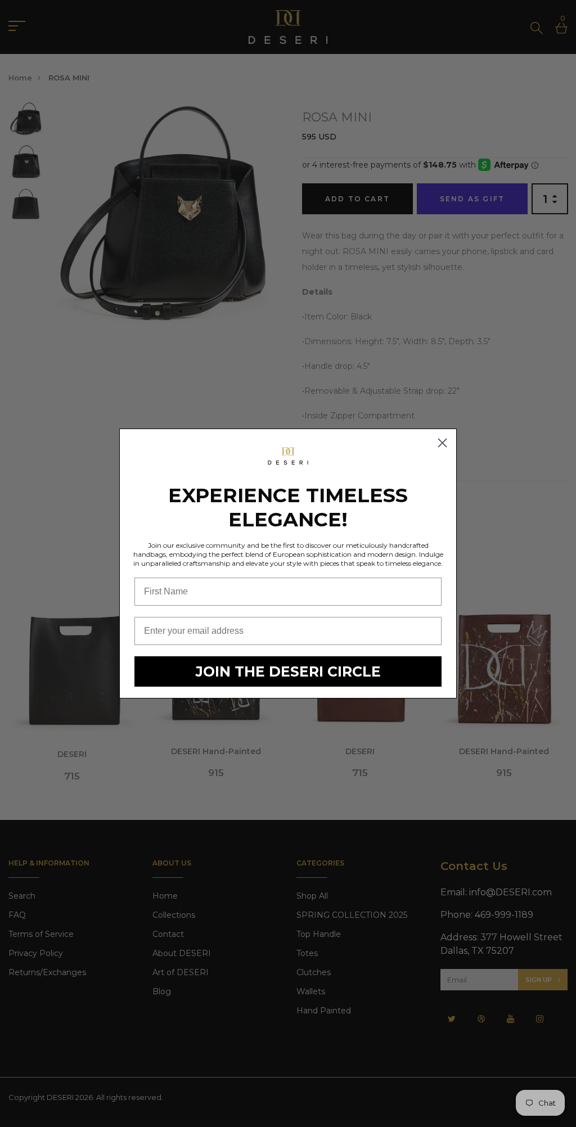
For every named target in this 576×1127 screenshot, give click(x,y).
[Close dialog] (442, 443)
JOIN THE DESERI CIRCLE (288, 671)
